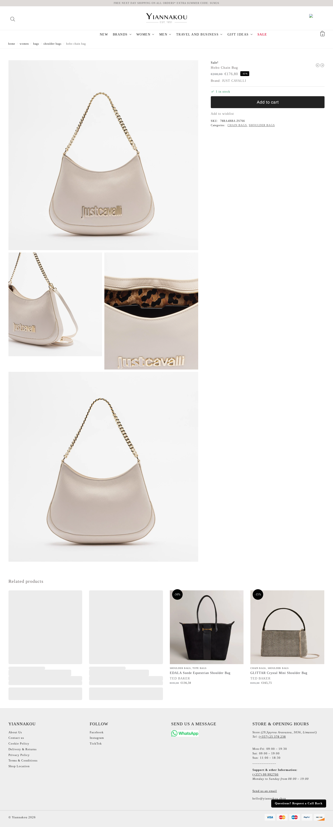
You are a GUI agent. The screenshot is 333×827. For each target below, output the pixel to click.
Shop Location (19, 766)
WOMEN (24, 43)
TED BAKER (180, 678)
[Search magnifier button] (13, 18)
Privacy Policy (19, 755)
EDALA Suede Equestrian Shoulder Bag (200, 673)
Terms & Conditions (23, 760)
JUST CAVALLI (234, 80)
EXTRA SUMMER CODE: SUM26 (198, 3)
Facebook (97, 732)
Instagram (97, 737)
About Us (15, 732)
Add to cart (268, 102)
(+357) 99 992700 (265, 774)
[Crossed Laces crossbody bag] (322, 65)
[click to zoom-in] (103, 155)
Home (11, 43)
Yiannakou (19, 817)
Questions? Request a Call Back (298, 803)
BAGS (36, 43)
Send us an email (264, 791)
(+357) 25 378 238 (272, 736)
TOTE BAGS (199, 668)
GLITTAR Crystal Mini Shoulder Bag (278, 673)
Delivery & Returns (22, 749)
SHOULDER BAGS (52, 43)
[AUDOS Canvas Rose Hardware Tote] (317, 65)
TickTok (96, 743)
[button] (317, 34)
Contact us (16, 737)
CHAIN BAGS (237, 125)
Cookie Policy (18, 743)
